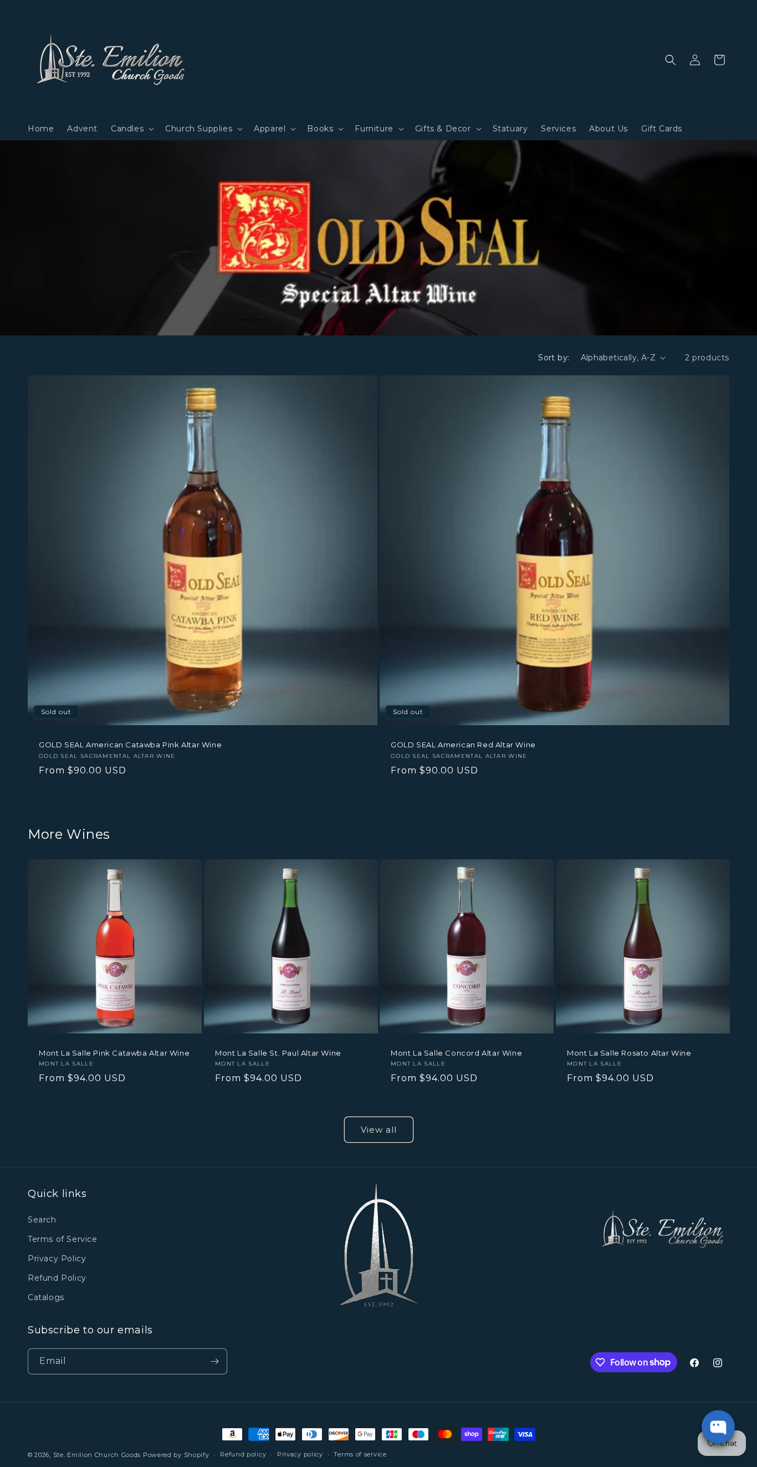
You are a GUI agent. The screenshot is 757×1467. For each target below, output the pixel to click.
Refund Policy (57, 1278)
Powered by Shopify (176, 1455)
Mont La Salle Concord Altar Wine (456, 1052)
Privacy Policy (57, 1259)
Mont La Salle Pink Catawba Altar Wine (114, 1052)
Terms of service (360, 1454)
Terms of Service (63, 1239)
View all (379, 1129)
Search (42, 1219)
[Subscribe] (214, 1361)
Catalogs (46, 1297)
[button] (131, 128)
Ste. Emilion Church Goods (97, 1455)
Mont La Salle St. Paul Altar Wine (278, 1052)
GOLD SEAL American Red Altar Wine (463, 744)
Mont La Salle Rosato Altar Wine (629, 1052)
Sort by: (553, 358)
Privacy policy (300, 1454)
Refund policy (243, 1454)
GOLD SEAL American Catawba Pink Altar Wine (130, 744)
